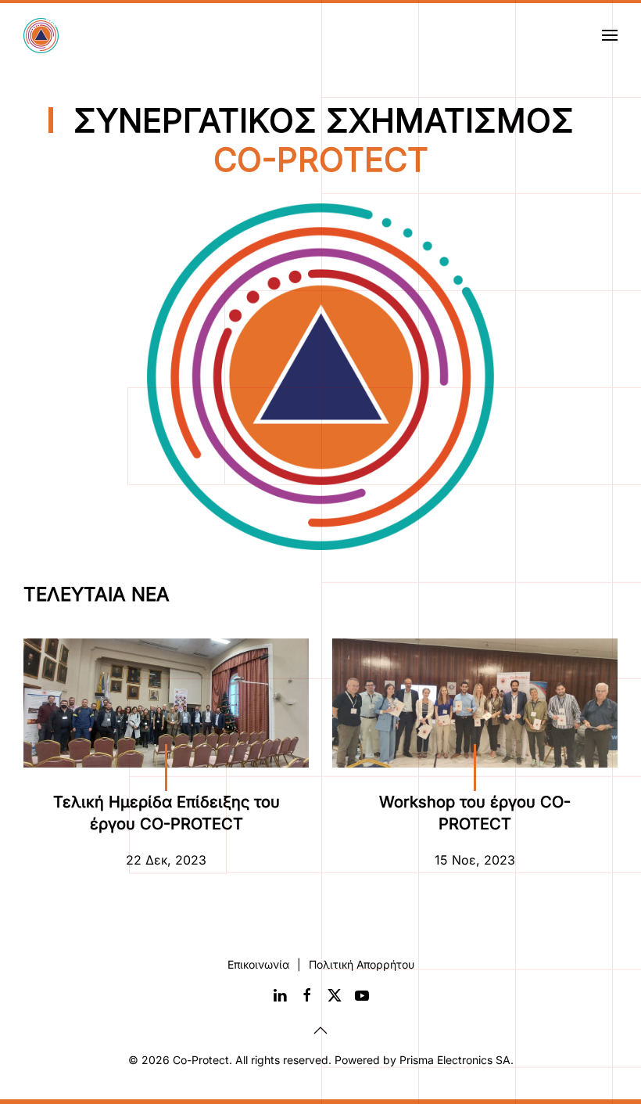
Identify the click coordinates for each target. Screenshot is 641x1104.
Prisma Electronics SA (454, 1059)
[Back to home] (43, 35)
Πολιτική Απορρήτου (361, 964)
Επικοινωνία (258, 964)
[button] (610, 35)
